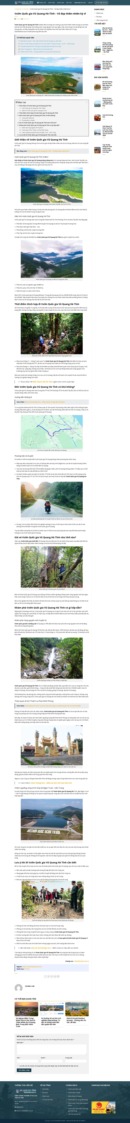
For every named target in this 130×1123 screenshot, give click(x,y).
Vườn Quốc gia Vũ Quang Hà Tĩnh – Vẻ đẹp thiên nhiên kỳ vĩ (48, 151)
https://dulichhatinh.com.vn (32, 967)
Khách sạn (60, 2)
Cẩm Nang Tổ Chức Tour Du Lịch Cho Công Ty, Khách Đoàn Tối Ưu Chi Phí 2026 (52, 706)
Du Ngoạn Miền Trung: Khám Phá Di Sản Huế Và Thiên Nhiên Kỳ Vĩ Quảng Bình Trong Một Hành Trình (25, 1022)
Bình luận (20, 1042)
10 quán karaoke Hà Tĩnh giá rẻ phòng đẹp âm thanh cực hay (40, 46)
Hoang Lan (26, 19)
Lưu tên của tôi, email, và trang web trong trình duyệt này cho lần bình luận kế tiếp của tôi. (49, 1066)
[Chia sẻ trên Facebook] (45, 976)
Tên (18, 1058)
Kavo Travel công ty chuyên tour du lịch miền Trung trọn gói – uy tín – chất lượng (47, 44)
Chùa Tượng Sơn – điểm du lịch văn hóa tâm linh (36, 49)
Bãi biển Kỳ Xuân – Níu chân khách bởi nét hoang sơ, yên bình (40, 41)
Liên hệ (90, 2)
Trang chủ (42, 2)
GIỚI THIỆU (51, 2)
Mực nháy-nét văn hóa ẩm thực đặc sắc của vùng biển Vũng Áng (107, 65)
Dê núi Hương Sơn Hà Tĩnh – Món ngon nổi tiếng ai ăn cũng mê (107, 85)
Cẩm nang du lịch (80, 2)
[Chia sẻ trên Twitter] (48, 976)
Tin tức (26, 9)
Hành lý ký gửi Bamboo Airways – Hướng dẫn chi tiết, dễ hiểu (76, 1020)
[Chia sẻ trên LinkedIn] (58, 976)
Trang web (68, 1058)
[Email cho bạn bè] (51, 976)
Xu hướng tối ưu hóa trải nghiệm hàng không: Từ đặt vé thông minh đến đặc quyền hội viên (51, 1021)
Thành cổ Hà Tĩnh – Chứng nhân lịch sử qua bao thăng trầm (40, 52)
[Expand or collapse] (87, 102)
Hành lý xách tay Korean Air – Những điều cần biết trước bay (107, 102)
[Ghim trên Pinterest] (55, 976)
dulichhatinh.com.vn (82, 961)
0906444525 (19, 1107)
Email (43, 1058)
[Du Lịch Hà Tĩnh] (24, 3)
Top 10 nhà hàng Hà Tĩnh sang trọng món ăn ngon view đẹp (107, 148)
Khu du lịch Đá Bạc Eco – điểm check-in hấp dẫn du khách (45, 402)
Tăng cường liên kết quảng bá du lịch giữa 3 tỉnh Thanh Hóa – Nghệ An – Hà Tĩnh (107, 47)
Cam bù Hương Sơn (107, 116)
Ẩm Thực (69, 2)
